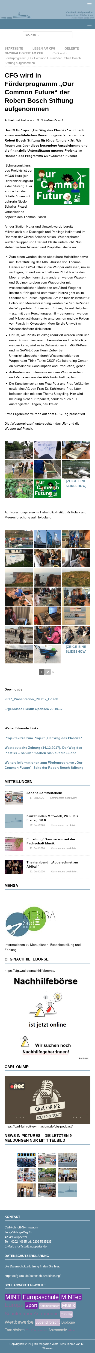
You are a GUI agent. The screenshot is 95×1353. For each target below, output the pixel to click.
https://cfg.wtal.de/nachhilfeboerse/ (30, 970)
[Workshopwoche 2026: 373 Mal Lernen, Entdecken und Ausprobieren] (26, 1175)
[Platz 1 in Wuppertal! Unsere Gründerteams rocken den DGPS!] (26, 1190)
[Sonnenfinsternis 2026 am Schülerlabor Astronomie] (26, 1160)
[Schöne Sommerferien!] (14, 798)
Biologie (68, 1322)
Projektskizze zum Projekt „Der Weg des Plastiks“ (43, 738)
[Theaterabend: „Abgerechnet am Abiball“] (14, 867)
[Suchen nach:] (47, 34)
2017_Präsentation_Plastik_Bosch (31, 699)
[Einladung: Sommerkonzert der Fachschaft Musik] (14, 844)
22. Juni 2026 (37, 825)
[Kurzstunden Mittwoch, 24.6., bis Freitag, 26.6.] (14, 821)
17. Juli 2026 (37, 797)
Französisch (15, 1330)
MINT (12, 1297)
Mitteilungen (19, 782)
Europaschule (41, 1297)
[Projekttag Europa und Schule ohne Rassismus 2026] (47, 1190)
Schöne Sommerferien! (44, 793)
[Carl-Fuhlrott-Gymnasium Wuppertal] (47, 17)
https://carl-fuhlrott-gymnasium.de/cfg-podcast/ (39, 1126)
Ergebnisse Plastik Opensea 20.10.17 (34, 709)
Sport (31, 1305)
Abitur (72, 1330)
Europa (14, 1305)
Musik (68, 1305)
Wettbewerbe (19, 1322)
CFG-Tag (66, 1314)
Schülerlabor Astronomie (32, 1313)
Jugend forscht (47, 1322)
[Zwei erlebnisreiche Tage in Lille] (47, 1175)
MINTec (71, 1297)
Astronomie (57, 1330)
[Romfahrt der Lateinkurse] (67, 1160)
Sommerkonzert (49, 1306)
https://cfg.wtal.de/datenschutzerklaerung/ (33, 1276)
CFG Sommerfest (36, 1330)
